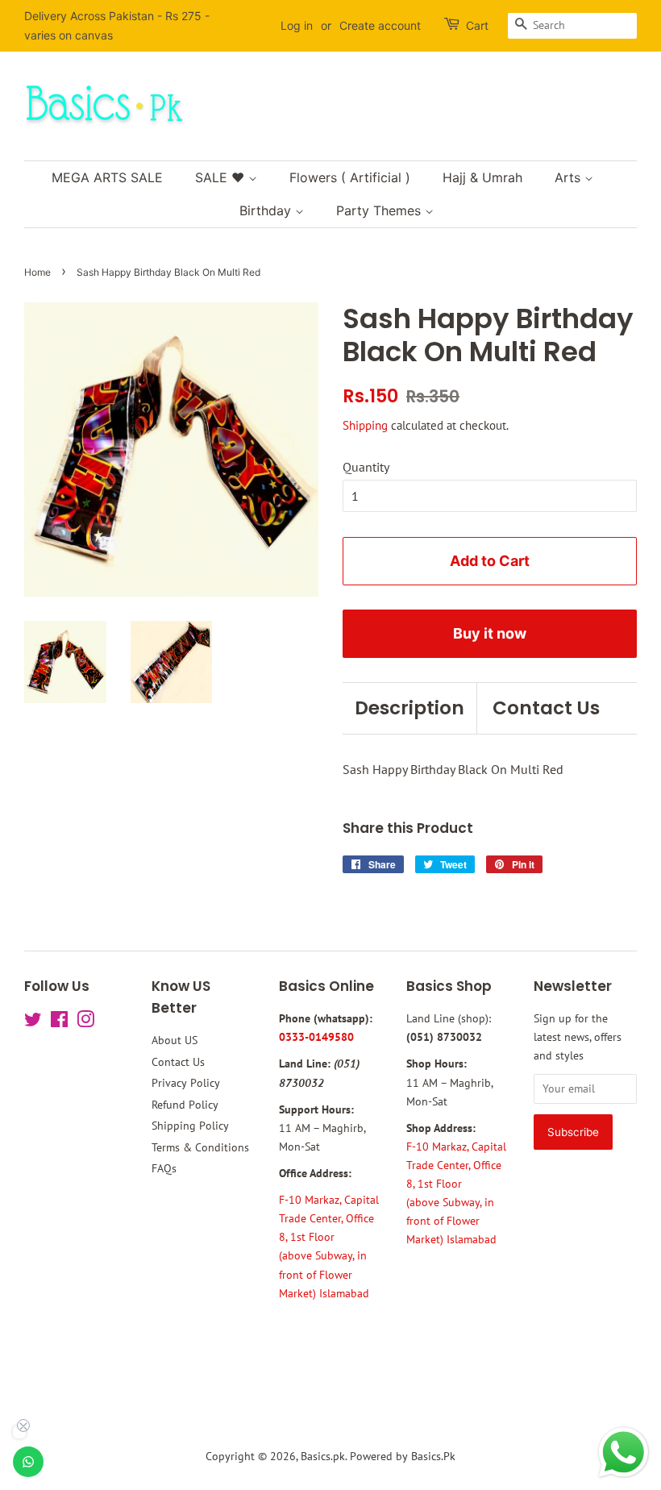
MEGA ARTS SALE (107, 177)
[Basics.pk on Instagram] (85, 1022)
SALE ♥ (221, 177)
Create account (380, 25)
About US (174, 1040)
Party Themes (380, 210)
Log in (297, 25)
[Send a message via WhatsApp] (623, 1452)
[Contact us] (28, 1461)
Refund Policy (185, 1104)
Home (37, 272)
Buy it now (489, 633)
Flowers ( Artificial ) (349, 177)
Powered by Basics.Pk (402, 1456)
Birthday (267, 210)
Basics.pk (323, 1456)
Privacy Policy (186, 1083)
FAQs (164, 1168)
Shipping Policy (190, 1125)
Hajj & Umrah (482, 177)
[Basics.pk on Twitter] (33, 1022)
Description (409, 708)
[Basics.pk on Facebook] (59, 1022)
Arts (569, 177)
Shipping (365, 425)
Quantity (366, 467)
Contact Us (546, 708)
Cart (477, 25)
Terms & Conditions (200, 1147)
